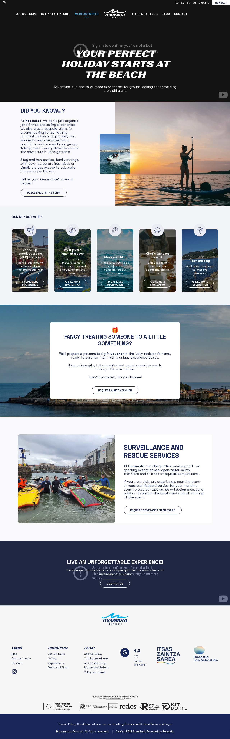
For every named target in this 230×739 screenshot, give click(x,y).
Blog (14, 653)
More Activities (58, 667)
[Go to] (4, 2)
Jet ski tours (56, 653)
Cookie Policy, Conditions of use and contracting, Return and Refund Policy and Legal (96, 663)
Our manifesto (21, 658)
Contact (17, 663)
